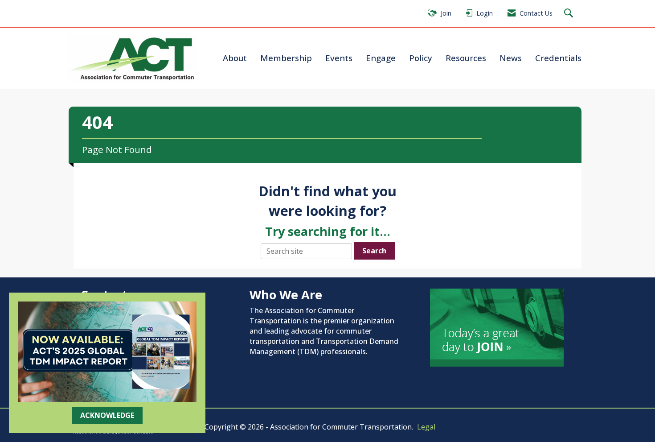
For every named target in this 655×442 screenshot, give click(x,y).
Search (374, 251)
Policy (420, 57)
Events (338, 57)
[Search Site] (569, 13)
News (510, 57)
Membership (286, 57)
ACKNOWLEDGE (107, 415)
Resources (466, 57)
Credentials (558, 57)
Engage (381, 57)
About (235, 57)
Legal (426, 427)
